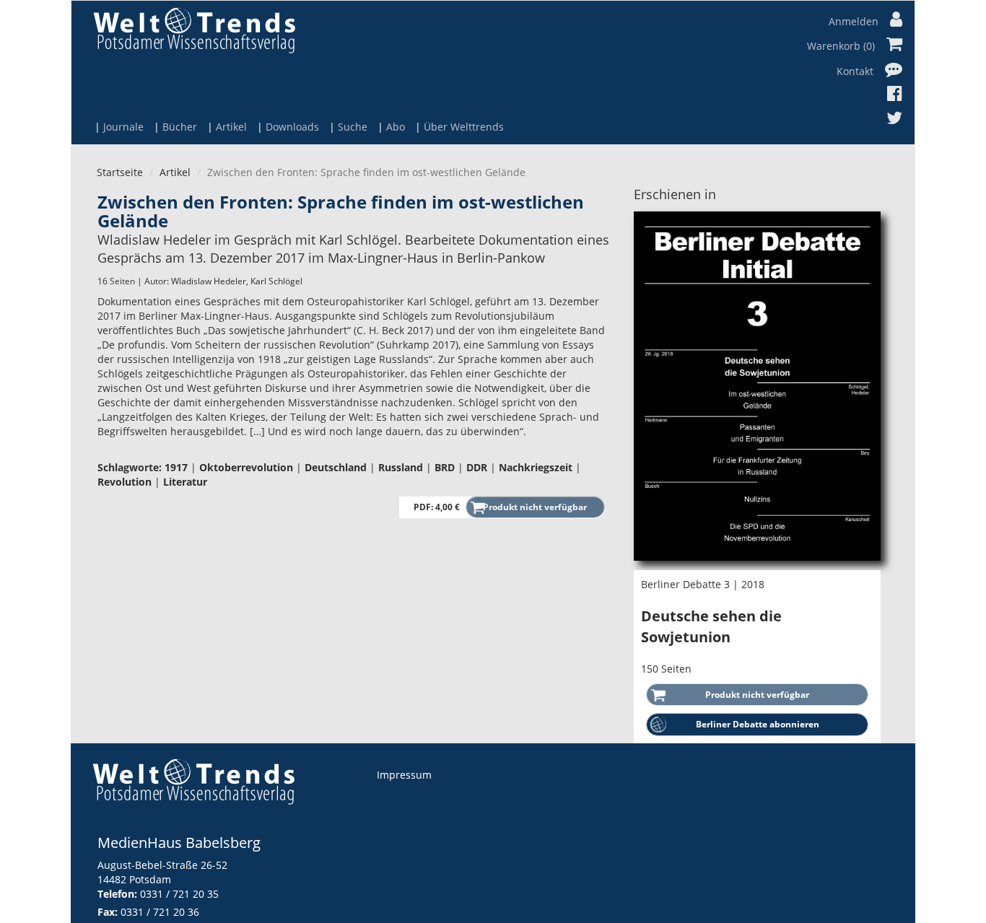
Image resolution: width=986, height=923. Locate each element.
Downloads (292, 127)
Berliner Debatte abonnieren (757, 724)
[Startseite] (194, 29)
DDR (476, 467)
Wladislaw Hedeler (208, 281)
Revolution (124, 482)
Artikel (231, 127)
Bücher (179, 127)
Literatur (185, 482)
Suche (352, 127)
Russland (400, 467)
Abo (395, 127)
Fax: (107, 912)
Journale (123, 127)
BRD (445, 467)
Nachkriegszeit (535, 467)
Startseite (120, 172)
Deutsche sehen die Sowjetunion (711, 626)
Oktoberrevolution (246, 467)
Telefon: (117, 894)
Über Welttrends (464, 127)
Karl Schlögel (276, 281)
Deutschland (336, 467)
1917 (176, 467)
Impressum (404, 775)
